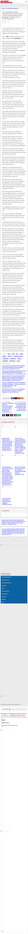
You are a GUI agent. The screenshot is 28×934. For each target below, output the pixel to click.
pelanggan (5, 361)
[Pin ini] (11, 415)
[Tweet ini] (7, 415)
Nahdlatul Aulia (5, 580)
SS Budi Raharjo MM (6, 577)
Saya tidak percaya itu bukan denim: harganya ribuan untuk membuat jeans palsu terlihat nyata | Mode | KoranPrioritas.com (13, 367)
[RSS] (22, 398)
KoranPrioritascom (18, 356)
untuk (18, 361)
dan (17, 354)
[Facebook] (12, 398)
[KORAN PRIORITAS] (6, 1)
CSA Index (4, 596)
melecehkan (5, 358)
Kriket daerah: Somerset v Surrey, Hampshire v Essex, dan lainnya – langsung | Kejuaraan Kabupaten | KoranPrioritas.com (13, 390)
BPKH (3, 588)
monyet (19, 358)
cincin (13, 354)
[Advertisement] (14, 619)
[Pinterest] (18, 398)
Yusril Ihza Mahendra (6, 582)
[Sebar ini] (3, 415)
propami (4, 599)
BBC (8, 36)
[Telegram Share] (15, 415)
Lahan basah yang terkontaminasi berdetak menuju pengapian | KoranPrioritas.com (7, 501)
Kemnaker (4, 585)
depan (21, 354)
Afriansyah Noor (5, 591)
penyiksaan (12, 361)
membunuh (13, 358)
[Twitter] (15, 398)
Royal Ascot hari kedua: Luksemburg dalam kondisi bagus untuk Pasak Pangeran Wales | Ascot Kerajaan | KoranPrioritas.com (20, 406)
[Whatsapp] (19, 415)
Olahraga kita (5, 593)
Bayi (9, 354)
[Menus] (26, 1)
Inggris (4, 356)
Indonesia (17, 38)
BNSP (3, 602)
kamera (10, 356)
